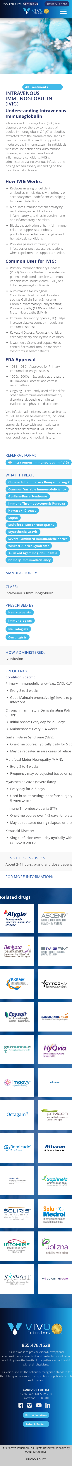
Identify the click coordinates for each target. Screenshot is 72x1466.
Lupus (13, 518)
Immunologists (20, 621)
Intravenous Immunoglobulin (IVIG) (41, 462)
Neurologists (18, 629)
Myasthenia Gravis (23, 532)
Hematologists (19, 612)
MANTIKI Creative (36, 1451)
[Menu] (61, 10)
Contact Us (30, 4)
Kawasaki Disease (22, 510)
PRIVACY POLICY (36, 1459)
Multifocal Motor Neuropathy (31, 525)
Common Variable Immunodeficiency (37, 489)
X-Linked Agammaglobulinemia (32, 553)
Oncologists (17, 637)
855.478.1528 (12, 4)
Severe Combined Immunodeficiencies (37, 539)
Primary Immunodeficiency (29, 560)
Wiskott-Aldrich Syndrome (28, 546)
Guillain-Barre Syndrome (27, 496)
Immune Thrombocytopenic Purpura (36, 503)
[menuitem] (12, 4)
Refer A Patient (57, 4)
